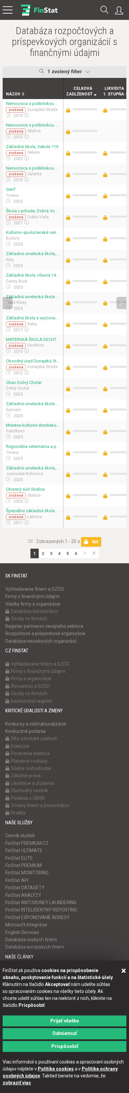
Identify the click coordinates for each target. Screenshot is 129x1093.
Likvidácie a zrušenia (32, 783)
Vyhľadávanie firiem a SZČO (34, 589)
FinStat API (16, 880)
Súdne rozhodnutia (31, 768)
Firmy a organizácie (31, 678)
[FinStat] (39, 14)
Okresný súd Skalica (25, 489)
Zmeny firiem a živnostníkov (40, 805)
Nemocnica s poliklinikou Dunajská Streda (33, 103)
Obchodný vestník (29, 790)
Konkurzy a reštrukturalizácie (35, 724)
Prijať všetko (64, 1021)
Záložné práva (26, 775)
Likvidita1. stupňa (113, 91)
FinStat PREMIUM (23, 865)
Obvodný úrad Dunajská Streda (33, 360)
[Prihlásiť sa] (120, 11)
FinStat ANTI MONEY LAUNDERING (40, 902)
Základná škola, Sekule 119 (32, 146)
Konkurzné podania (25, 731)
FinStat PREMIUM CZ (27, 843)
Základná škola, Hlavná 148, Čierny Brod (33, 275)
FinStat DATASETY (25, 887)
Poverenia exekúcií (30, 753)
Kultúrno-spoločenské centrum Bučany (33, 232)
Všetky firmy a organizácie (33, 604)
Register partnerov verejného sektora (44, 626)
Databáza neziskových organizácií (40, 641)
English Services (22, 932)
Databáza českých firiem (31, 939)
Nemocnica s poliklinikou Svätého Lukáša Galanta (33, 168)
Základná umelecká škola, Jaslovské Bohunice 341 (33, 467)
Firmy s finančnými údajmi (32, 596)
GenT (11, 189)
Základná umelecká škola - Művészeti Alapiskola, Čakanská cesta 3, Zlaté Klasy (33, 296)
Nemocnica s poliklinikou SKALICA (33, 125)
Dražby (18, 812)
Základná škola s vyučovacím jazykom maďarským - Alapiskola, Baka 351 (33, 317)
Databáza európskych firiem (34, 947)
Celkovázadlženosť (79, 91)
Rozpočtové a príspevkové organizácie (45, 633)
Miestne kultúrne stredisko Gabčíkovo (33, 425)
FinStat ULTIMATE (23, 850)
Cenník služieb (20, 835)
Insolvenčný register (32, 701)
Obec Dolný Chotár (24, 382)
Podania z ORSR (28, 798)
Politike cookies (56, 1068)
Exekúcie (20, 746)
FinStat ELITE (19, 858)
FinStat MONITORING (27, 872)
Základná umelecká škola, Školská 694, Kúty (33, 253)
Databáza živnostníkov (34, 611)
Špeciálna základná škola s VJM (33, 510)
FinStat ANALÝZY (23, 895)
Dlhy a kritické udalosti (34, 738)
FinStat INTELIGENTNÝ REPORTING (41, 909)
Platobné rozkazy (29, 761)
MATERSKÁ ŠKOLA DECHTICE (33, 339)
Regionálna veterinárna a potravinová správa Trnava (33, 446)
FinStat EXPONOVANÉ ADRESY (37, 917)
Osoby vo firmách (29, 618)
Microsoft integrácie (26, 924)
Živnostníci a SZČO (30, 686)
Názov (13, 94)
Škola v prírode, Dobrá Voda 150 (33, 210)
